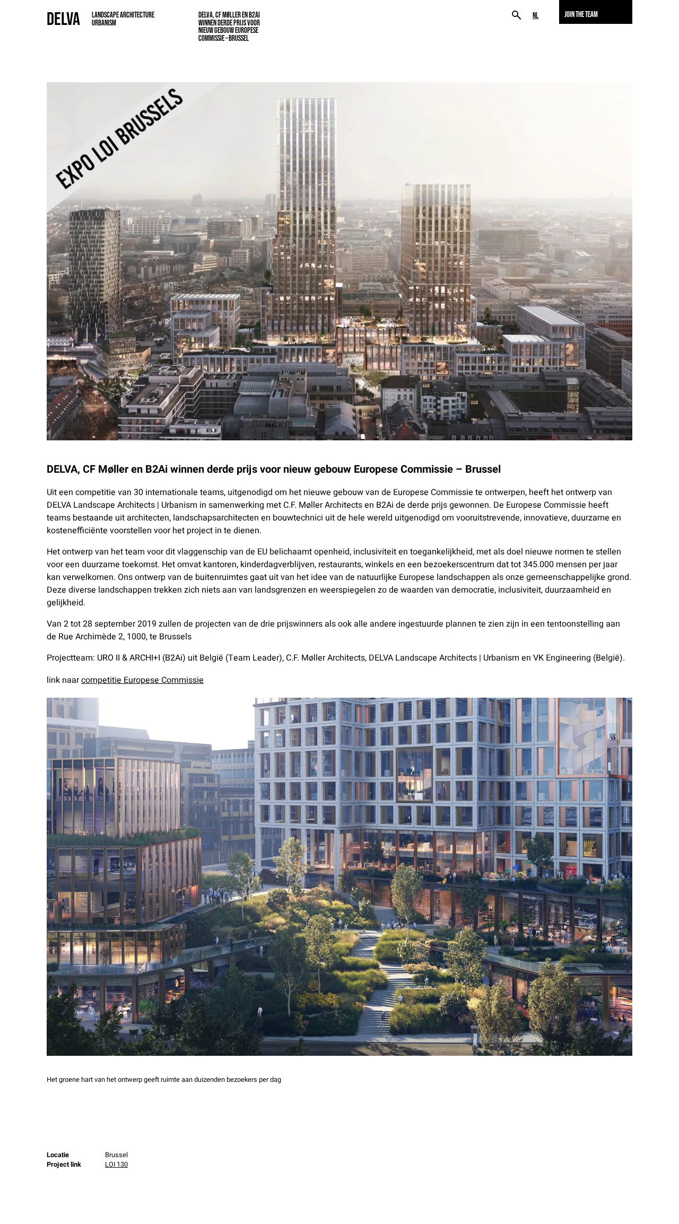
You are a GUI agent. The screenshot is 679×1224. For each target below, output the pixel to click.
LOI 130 (116, 1164)
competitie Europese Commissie (142, 680)
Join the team (581, 14)
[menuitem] (535, 16)
